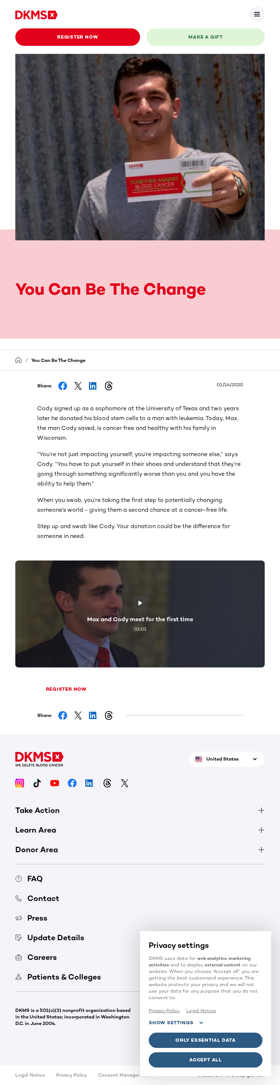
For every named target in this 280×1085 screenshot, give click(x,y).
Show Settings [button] (171, 1022)
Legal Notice (30, 1075)
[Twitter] (124, 782)
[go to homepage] (36, 14)
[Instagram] (19, 782)
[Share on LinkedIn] (93, 386)
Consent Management (124, 1075)
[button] (257, 14)
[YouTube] (54, 782)
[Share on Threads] (108, 386)
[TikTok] (37, 782)
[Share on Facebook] (62, 386)
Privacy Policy (71, 1075)
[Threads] (107, 782)
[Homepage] (18, 360)
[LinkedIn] (89, 782)
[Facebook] (72, 782)
